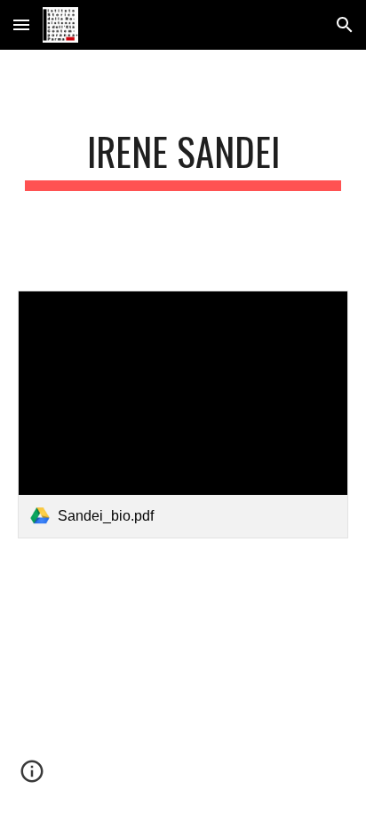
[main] (183, 159)
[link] (183, 414)
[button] (21, 24)
